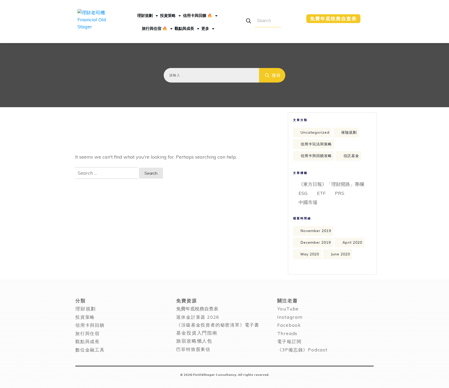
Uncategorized (315, 132)
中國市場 (308, 202)
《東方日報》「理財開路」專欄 (331, 184)
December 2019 (316, 242)
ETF (321, 193)
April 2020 (352, 242)
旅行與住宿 (87, 333)
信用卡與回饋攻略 (316, 155)
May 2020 (310, 254)
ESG (303, 193)
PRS (339, 193)
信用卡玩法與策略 (316, 144)
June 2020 (340, 254)
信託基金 (351, 155)
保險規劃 (349, 132)
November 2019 (316, 230)
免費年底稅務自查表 (197, 309)
